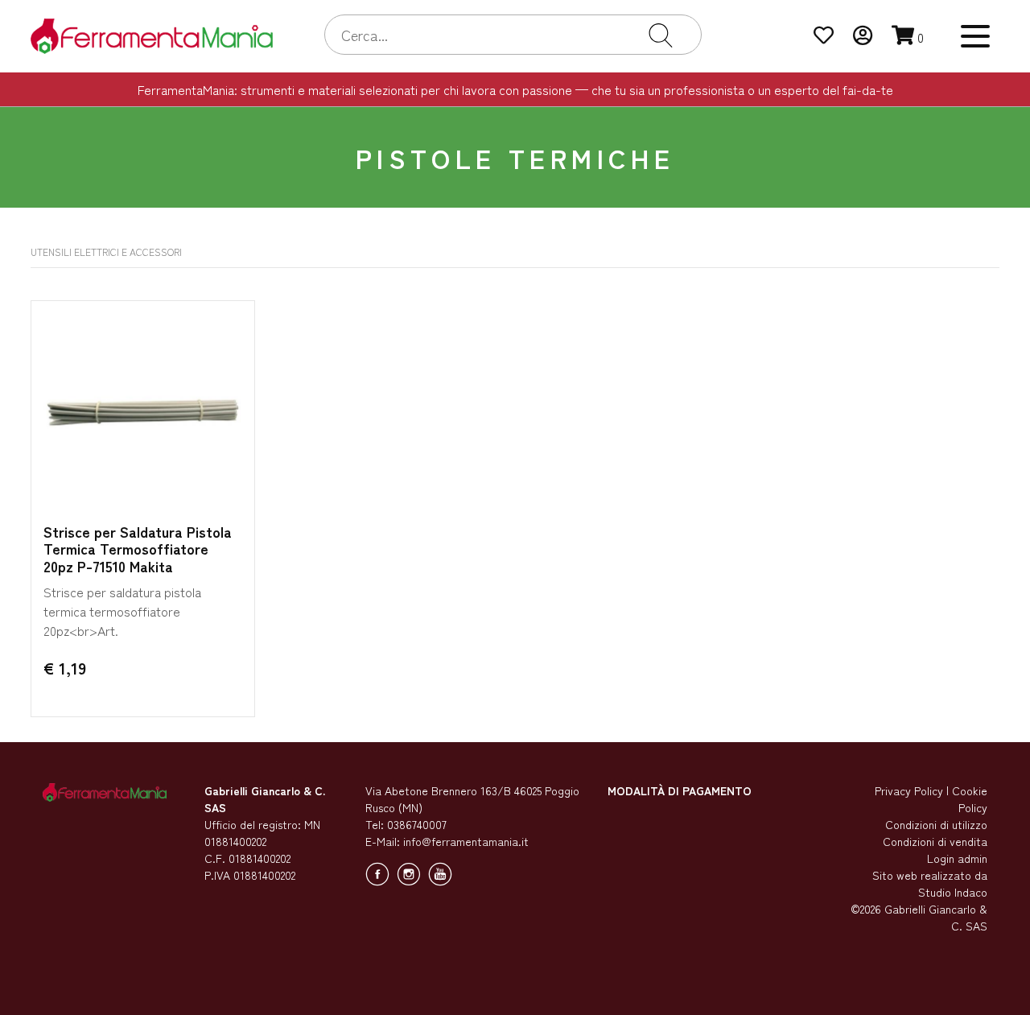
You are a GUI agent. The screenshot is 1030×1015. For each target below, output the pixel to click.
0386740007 (417, 824)
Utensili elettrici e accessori (106, 251)
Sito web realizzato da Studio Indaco (929, 883)
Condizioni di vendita (935, 841)
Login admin (957, 858)
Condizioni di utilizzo (936, 824)
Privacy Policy (909, 790)
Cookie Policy (969, 798)
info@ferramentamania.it (466, 841)
